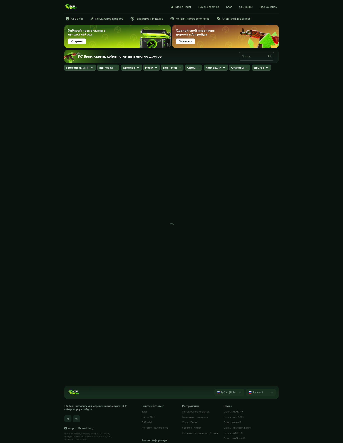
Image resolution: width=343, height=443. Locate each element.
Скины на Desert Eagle (237, 427)
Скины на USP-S (233, 433)
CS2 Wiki (146, 422)
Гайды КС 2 (148, 417)
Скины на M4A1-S (233, 417)
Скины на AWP (232, 422)
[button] (80, 68)
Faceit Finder (190, 422)
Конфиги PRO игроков (154, 427)
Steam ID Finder (191, 427)
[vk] (76, 418)
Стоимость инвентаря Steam (200, 433)
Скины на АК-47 (233, 411)
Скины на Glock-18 (234, 438)
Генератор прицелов (195, 417)
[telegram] (67, 418)
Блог (144, 411)
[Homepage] (70, 7)
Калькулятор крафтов (196, 411)
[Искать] (270, 56)
